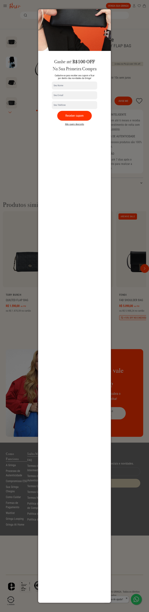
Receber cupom (74, 115)
